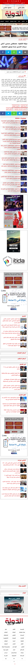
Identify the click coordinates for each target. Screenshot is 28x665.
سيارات (22, 653)
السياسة (22, 635)
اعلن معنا (22, 655)
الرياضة (7, 21)
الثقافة (22, 641)
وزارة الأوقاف (15, 106)
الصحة (14, 641)
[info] (10, 1)
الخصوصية (14, 655)
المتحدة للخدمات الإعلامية (20, 109)
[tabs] (8, 1)
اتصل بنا (6, 655)
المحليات (6, 644)
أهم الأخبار (22, 395)
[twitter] (18, 1)
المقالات (6, 641)
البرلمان (2, 21)
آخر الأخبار (23, 364)
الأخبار (23, 21)
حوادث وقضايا (13, 21)
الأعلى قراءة (22, 460)
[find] (12, 1)
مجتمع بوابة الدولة (6, 647)
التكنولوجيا (6, 638)
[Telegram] (19, 52)
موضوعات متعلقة (20, 118)
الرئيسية (22, 629)
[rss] (14, 1)
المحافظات (6, 635)
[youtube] (16, 1)
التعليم (22, 647)
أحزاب (14, 650)
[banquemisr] (14, 28)
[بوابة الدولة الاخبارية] (14, 605)
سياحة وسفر (14, 653)
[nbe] (14, 34)
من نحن (5, 653)
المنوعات (14, 638)
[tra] (14, 445)
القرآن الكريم (9, 109)
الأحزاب (14, 644)
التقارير (14, 635)
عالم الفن (22, 650)
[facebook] (20, 1)
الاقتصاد (22, 638)
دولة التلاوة (23, 106)
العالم (22, 644)
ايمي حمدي (21, 76)
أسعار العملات (21, 353)
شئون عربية (5, 650)
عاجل (19, 21)
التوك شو (15, 647)
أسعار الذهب (22, 358)
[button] (2, 604)
